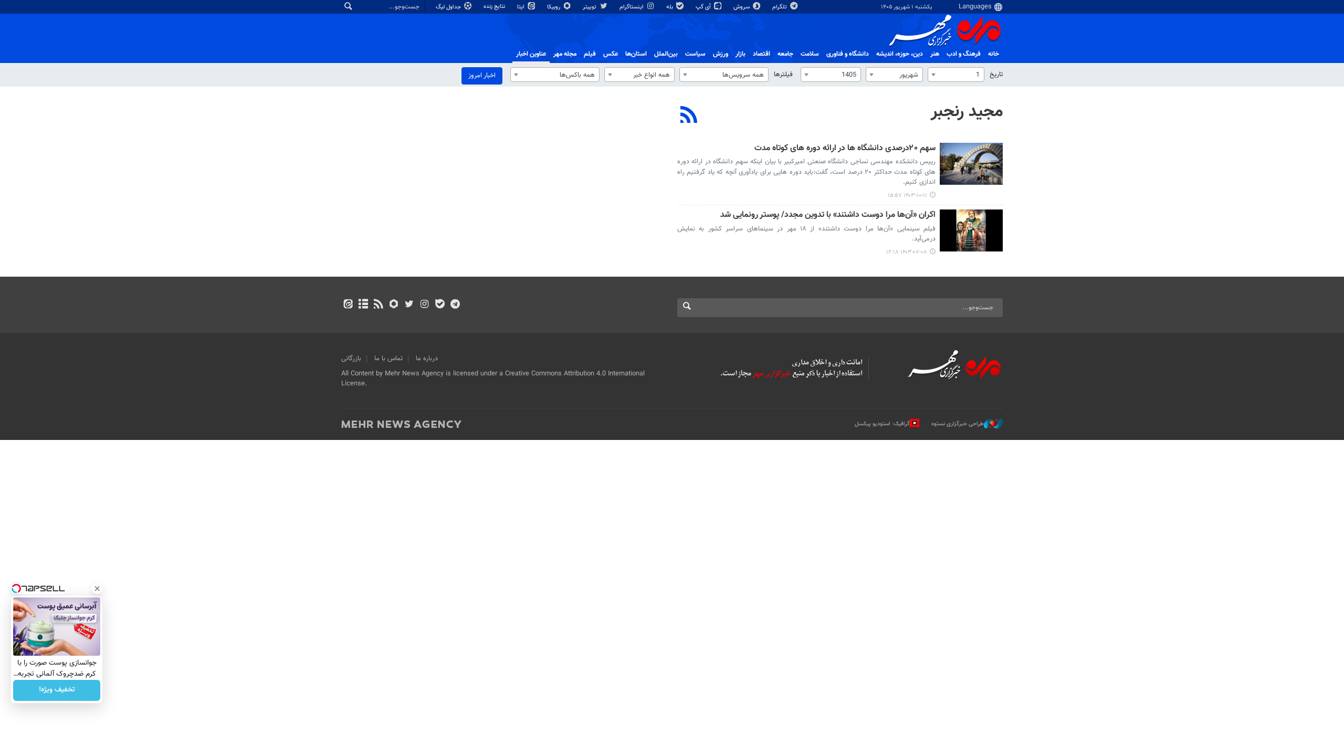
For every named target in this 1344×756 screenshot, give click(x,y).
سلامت (810, 54)
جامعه (785, 54)
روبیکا (554, 7)
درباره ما (427, 358)
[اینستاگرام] (424, 305)
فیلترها (783, 74)
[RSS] (689, 116)
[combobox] (956, 74)
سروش (742, 7)
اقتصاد (761, 54)
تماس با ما (388, 358)
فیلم (590, 54)
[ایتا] (347, 305)
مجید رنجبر (967, 112)
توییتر (590, 7)
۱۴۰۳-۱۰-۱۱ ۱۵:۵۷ (907, 195)
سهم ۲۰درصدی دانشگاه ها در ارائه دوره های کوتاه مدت (845, 149)
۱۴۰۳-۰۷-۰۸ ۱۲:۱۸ (906, 252)
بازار (741, 54)
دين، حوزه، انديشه (899, 54)
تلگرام (780, 7)
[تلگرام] (454, 305)
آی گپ (704, 7)
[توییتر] (409, 305)
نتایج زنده (495, 6)
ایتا (521, 7)
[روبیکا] (394, 305)
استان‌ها (636, 54)
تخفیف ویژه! (57, 690)
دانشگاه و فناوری (847, 54)
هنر (934, 54)
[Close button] (97, 588)
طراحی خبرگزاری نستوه (957, 423)
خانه (993, 54)
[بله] (439, 305)
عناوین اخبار (531, 54)
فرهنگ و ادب (964, 54)
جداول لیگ (449, 7)
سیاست (695, 54)
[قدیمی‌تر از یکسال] (971, 164)
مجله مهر (564, 54)
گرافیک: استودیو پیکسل (882, 423)
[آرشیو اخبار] (363, 305)
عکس (610, 54)
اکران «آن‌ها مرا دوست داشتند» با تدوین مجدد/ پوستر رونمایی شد (828, 215)
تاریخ (996, 74)
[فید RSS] (378, 305)
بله (670, 7)
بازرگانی (351, 358)
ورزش (720, 54)
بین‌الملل (666, 54)
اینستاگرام (632, 7)
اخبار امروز (482, 75)
